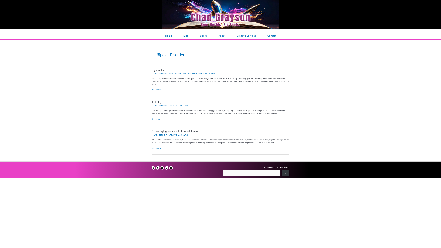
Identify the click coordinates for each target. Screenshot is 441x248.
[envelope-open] (162, 168)
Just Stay (157, 102)
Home (168, 35)
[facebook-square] (171, 168)
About (222, 35)
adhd (171, 74)
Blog (186, 35)
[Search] (285, 173)
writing (195, 74)
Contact (271, 35)
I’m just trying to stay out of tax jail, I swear (175, 131)
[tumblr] (158, 168)
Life (170, 106)
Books (203, 35)
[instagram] (154, 168)
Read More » (156, 90)
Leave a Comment (159, 74)
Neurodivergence (182, 74)
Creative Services (246, 35)
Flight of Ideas (159, 70)
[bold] (167, 168)
